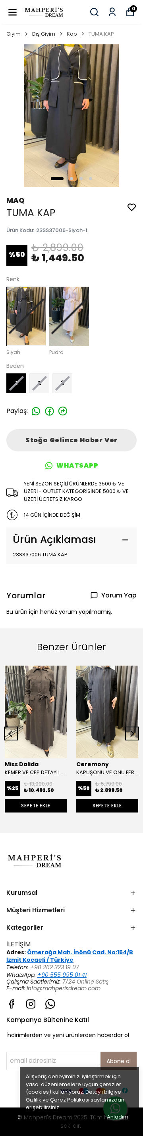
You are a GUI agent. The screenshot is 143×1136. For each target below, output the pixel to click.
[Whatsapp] (50, 1004)
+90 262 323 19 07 (54, 967)
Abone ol (118, 1061)
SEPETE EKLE (35, 805)
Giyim (13, 34)
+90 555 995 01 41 (62, 975)
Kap (72, 34)
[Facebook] (11, 1004)
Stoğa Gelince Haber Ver (71, 440)
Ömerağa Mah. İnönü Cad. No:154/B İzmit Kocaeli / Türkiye (69, 956)
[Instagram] (31, 1004)
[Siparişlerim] (112, 12)
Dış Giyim (43, 34)
